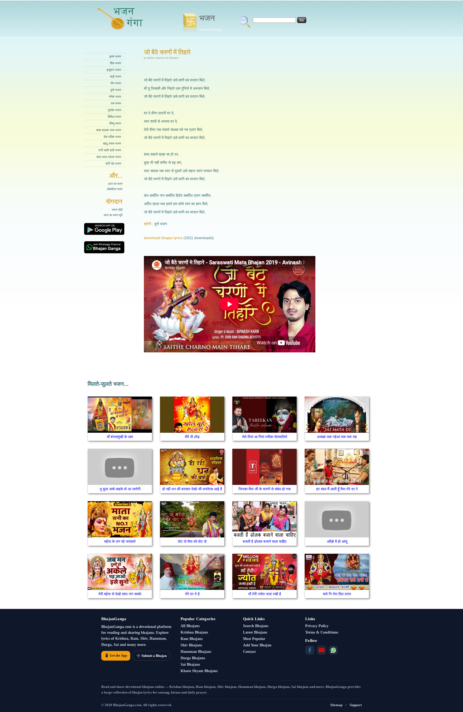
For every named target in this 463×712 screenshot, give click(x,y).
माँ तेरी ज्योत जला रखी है (264, 594)
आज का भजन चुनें (113, 215)
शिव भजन (115, 63)
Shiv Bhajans (191, 645)
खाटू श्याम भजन (112, 143)
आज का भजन (115, 183)
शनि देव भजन (113, 163)
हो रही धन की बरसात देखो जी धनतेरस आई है (192, 489)
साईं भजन (115, 76)
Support (356, 705)
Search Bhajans (255, 626)
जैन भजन (115, 83)
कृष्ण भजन (115, 56)
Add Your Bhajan (257, 645)
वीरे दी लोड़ (192, 437)
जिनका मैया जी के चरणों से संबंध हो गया (264, 489)
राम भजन (116, 103)
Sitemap (336, 705)
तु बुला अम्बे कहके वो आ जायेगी (120, 489)
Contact (249, 652)
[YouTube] (321, 650)
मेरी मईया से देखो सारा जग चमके (120, 594)
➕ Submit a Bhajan (151, 656)
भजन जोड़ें (117, 209)
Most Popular (254, 639)
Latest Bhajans (255, 632)
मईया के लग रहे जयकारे (120, 541)
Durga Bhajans (193, 658)
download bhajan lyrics (163, 238)
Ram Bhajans (192, 639)
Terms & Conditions (321, 632)
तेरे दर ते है (192, 594)
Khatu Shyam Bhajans (199, 671)
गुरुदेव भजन (114, 110)
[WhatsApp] (333, 650)
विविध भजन (114, 117)
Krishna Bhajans (194, 632)
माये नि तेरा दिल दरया (337, 594)
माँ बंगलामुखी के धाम (120, 437)
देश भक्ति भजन (112, 137)
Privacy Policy (316, 626)
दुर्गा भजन (115, 90)
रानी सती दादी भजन (109, 150)
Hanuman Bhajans (196, 652)
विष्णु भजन (115, 123)
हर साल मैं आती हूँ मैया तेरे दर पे (337, 489)
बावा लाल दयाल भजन (108, 157)
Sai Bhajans (190, 664)
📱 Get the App (115, 655)
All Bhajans (190, 626)
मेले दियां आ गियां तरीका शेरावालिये (264, 437)
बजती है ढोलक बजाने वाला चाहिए (264, 541)
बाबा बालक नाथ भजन (108, 130)
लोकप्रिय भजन (114, 189)
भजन (210, 22)
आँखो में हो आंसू (337, 541)
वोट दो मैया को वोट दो (192, 541)
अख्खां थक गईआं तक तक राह (337, 437)
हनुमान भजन (114, 70)
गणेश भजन (115, 97)
